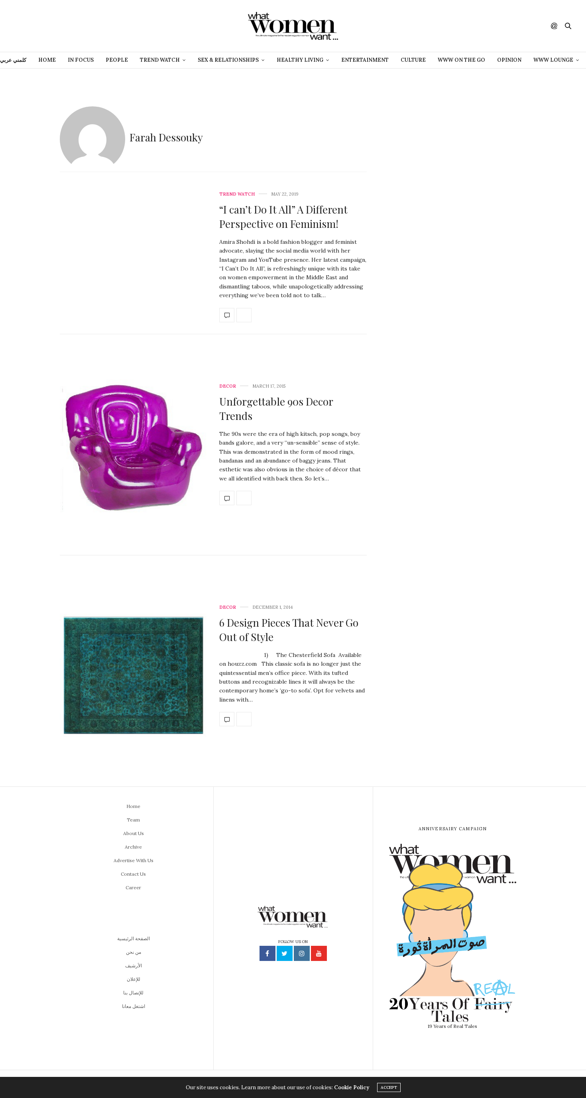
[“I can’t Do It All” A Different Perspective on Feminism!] (133, 257)
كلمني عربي (13, 60)
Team (133, 820)
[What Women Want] (293, 26)
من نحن (133, 952)
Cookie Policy (351, 1087)
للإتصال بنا (133, 993)
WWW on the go (461, 60)
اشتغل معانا (133, 1006)
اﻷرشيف (133, 966)
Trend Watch (237, 194)
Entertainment (365, 60)
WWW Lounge (553, 60)
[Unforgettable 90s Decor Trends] (133, 444)
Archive (133, 847)
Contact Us (133, 874)
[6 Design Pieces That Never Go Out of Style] (133, 666)
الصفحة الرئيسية (133, 938)
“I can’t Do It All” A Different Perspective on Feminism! (283, 216)
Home (47, 60)
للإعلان (133, 979)
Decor (227, 386)
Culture (413, 60)
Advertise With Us (133, 860)
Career (133, 887)
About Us (133, 833)
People (117, 60)
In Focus (81, 60)
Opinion (509, 60)
